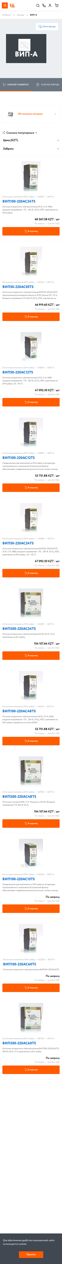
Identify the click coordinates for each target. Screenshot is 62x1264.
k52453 (41, 282)
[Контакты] (44, 5)
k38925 (41, 453)
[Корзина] (56, 5)
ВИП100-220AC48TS (19, 711)
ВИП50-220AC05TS (18, 287)
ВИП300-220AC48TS (19, 796)
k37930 (41, 792)
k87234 (41, 1038)
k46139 (41, 874)
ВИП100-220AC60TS (19, 964)
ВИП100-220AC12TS (18, 458)
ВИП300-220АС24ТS (19, 629)
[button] (20, 133)
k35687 (41, 624)
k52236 (41, 959)
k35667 (41, 196)
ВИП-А (50, 196)
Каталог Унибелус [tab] (18, 84)
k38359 (41, 367)
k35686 (41, 538)
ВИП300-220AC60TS (19, 1043)
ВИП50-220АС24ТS (18, 543)
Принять (31, 1254)
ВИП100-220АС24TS (18, 201)
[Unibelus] (12, 5)
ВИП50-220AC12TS (17, 372)
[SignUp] (50, 5)
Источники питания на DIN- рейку (18, 196)
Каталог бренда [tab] (50, 84)
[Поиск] (38, 5)
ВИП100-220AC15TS (18, 879)
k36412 (41, 706)
